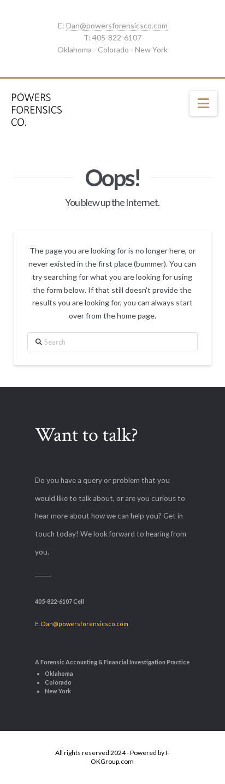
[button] (203, 103)
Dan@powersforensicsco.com (117, 25)
